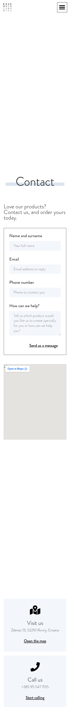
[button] (62, 7)
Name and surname (25, 236)
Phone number (21, 282)
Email (14, 259)
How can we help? (24, 306)
